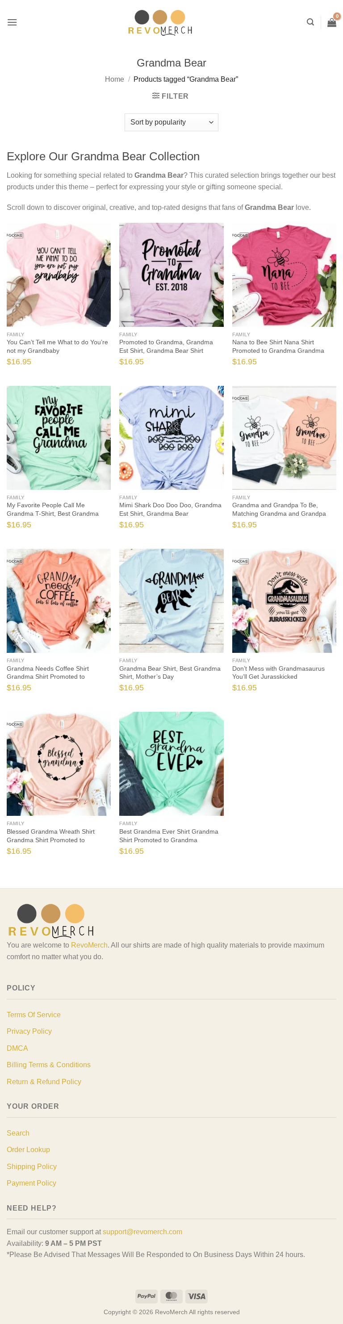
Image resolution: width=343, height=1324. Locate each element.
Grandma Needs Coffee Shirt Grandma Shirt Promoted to (48, 673)
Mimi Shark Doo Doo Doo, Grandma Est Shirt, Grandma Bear (170, 509)
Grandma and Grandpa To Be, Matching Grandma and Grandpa (279, 509)
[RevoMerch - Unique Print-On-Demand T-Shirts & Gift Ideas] (160, 22)
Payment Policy (31, 1183)
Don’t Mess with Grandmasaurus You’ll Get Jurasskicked (278, 673)
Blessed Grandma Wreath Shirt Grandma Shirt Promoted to (51, 836)
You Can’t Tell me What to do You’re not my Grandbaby (57, 346)
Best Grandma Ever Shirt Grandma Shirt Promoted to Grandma (168, 836)
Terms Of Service (34, 1015)
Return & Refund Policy (44, 1082)
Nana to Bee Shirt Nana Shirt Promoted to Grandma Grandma (278, 346)
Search (18, 1133)
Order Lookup (28, 1149)
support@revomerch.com (142, 1232)
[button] (12, 22)
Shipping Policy (32, 1166)
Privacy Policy (29, 1031)
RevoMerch (89, 945)
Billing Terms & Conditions (49, 1065)
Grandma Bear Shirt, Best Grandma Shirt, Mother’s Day (170, 673)
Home (114, 79)
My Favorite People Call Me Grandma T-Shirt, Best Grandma (53, 509)
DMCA (17, 1048)
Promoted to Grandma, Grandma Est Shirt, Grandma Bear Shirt (166, 346)
